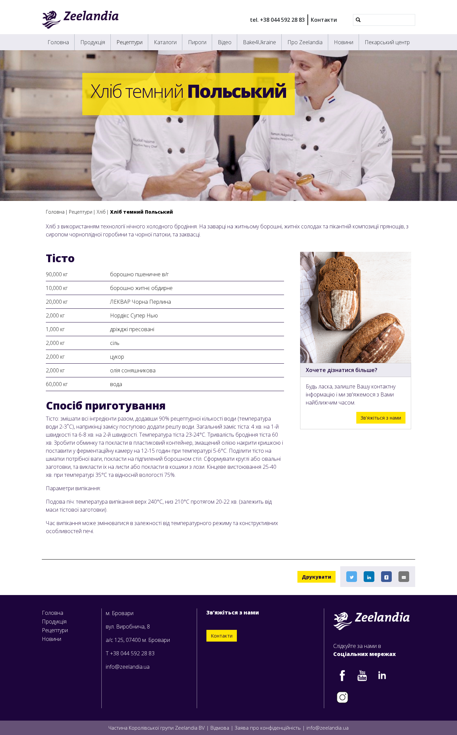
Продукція (92, 42)
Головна (58, 42)
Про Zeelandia (305, 42)
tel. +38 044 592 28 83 (277, 19)
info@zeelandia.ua (128, 666)
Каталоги (165, 42)
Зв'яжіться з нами (381, 418)
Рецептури (129, 42)
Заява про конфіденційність (268, 727)
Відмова (219, 727)
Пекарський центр (387, 42)
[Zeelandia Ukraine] (80, 20)
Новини (343, 42)
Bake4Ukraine (259, 42)
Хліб (101, 212)
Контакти (324, 19)
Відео (225, 42)
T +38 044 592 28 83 (130, 653)
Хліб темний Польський (141, 212)
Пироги (197, 42)
